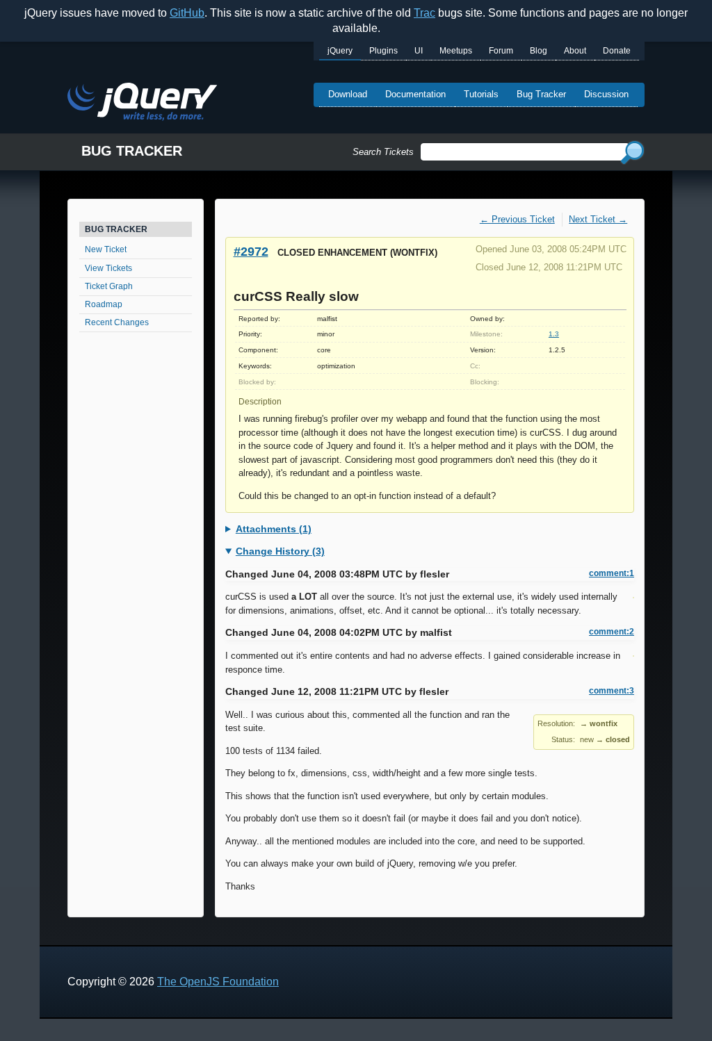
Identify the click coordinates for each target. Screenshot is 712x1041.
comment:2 (611, 632)
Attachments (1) (274, 528)
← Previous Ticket (517, 219)
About (575, 51)
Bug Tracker (541, 94)
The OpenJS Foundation (218, 981)
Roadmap (103, 304)
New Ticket (106, 249)
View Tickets (108, 268)
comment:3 (611, 691)
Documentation (415, 94)
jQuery (340, 51)
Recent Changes (117, 322)
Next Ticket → (598, 219)
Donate (617, 51)
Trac (424, 13)
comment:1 (611, 573)
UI (418, 51)
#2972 (251, 251)
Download (347, 94)
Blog (538, 51)
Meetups (455, 51)
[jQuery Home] (142, 104)
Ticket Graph (109, 286)
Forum (501, 51)
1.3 (554, 334)
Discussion (606, 94)
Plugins (383, 51)
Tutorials (481, 94)
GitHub (187, 13)
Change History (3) (280, 551)
